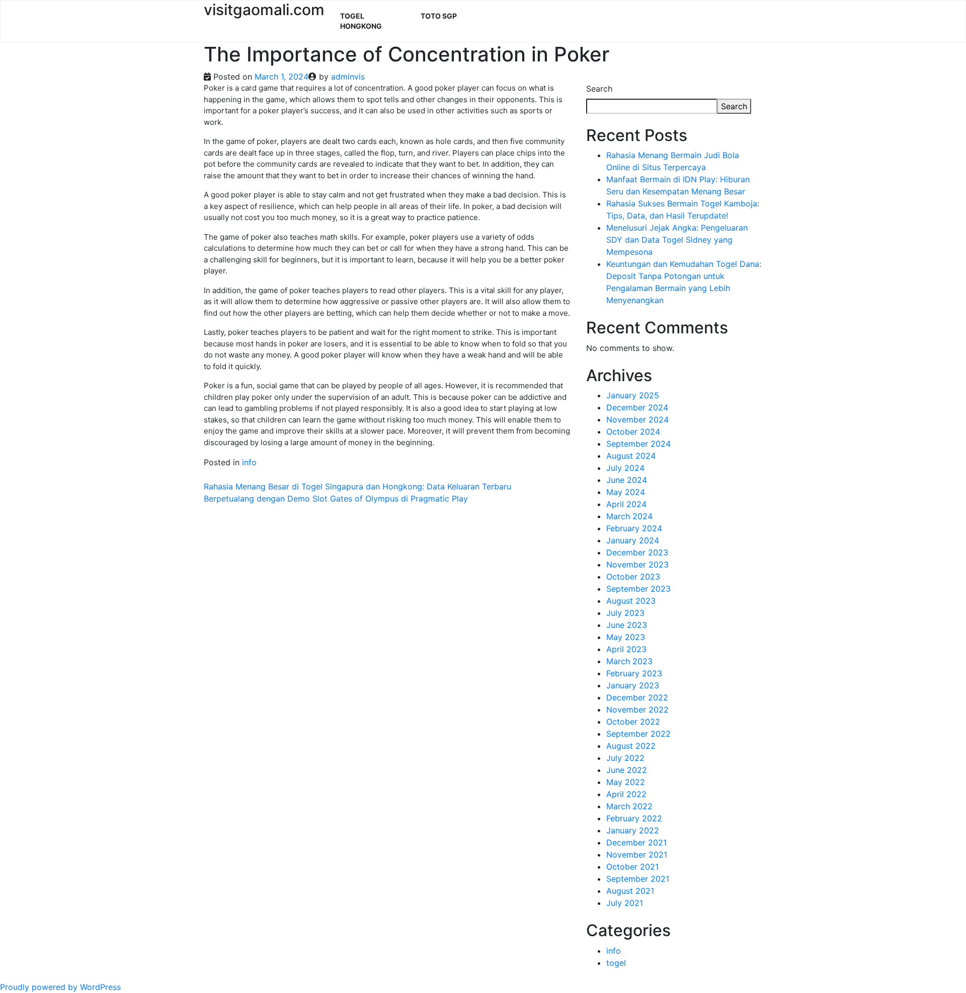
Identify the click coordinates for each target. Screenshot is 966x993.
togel (616, 963)
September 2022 (638, 734)
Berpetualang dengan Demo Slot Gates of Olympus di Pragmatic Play (336, 498)
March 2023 (629, 661)
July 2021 (624, 903)
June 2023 (626, 625)
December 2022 (637, 697)
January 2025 (632, 395)
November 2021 (636, 854)
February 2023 (634, 673)
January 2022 (632, 830)
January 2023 (632, 685)
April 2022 (626, 794)
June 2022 (626, 770)
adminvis (348, 77)
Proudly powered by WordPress (60, 987)
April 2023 (626, 649)
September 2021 (637, 879)
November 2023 (637, 564)
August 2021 (630, 891)
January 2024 (632, 540)
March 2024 (629, 516)
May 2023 (625, 637)
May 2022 (625, 782)
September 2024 (638, 444)
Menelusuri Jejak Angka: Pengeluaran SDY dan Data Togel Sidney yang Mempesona (677, 240)
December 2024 (637, 407)
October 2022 (633, 722)
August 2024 (631, 456)
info (249, 462)
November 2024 (637, 419)
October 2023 (633, 577)
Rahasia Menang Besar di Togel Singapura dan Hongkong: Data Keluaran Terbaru (357, 486)
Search (599, 89)
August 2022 (631, 746)
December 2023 (637, 552)
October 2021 (632, 867)
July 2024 (625, 468)
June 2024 (626, 480)
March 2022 (629, 806)
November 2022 (637, 709)
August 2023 (631, 601)
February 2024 (634, 528)
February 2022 (634, 818)
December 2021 (636, 842)
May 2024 (625, 492)
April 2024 (626, 504)
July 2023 (625, 613)
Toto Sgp (439, 16)
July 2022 (625, 758)
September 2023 (638, 589)
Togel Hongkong (361, 21)
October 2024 (633, 432)
